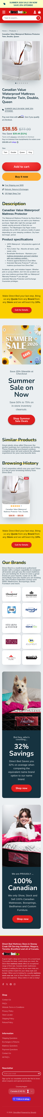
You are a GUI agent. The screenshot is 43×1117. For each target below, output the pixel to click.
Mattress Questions (10, 1046)
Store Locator (7, 1015)
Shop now (21, 788)
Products (12, 31)
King (30, 152)
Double (13, 152)
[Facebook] (3, 984)
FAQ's (4, 1003)
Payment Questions (10, 1049)
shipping (13, 137)
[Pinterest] (11, 984)
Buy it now (21, 176)
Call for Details (21, 310)
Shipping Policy (8, 1019)
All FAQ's (5, 1057)
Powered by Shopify (28, 1112)
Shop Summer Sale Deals (21, 420)
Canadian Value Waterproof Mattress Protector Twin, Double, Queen (16, 496)
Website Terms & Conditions (13, 1007)
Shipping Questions (9, 1038)
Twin (5, 152)
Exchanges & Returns (10, 1042)
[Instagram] (14, 984)
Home (4, 31)
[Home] (18, 12)
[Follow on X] (7, 984)
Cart (39, 12)
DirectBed (17, 1112)
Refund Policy (7, 1022)
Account (34, 12)
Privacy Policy (7, 1011)
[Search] (38, 18)
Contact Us (6, 1000)
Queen (22, 152)
